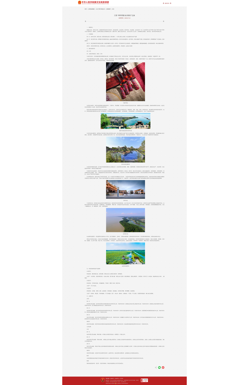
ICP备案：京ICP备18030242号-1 (112, 381)
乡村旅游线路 (91, 9)
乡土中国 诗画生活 (100, 9)
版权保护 (112, 378)
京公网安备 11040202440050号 (122, 383)
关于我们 (121, 378)
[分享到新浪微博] (163, 367)
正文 (113, 9)
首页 (86, 9)
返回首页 (167, 3)
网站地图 (107, 378)
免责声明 (116, 378)
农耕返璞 (108, 9)
